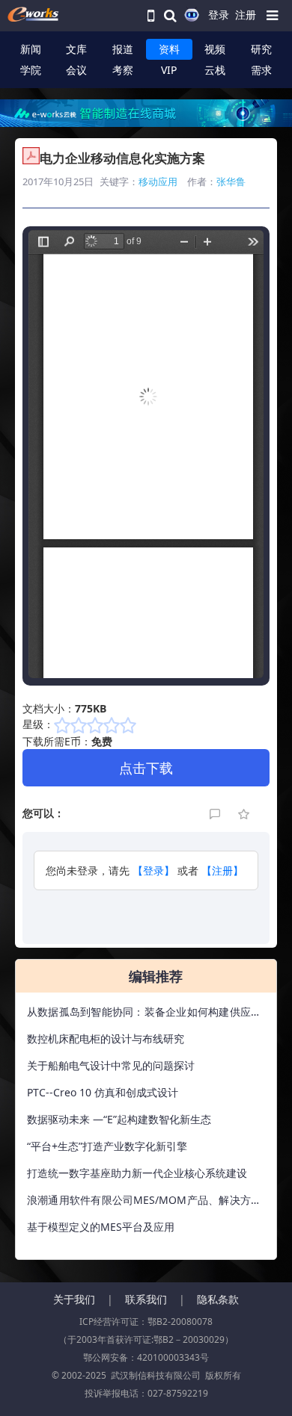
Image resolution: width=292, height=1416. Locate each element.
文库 (76, 49)
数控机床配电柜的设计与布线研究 (105, 1038)
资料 (169, 49)
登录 (218, 14)
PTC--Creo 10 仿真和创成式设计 (102, 1092)
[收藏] (245, 813)
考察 (122, 70)
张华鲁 (231, 181)
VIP (169, 70)
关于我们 (74, 1299)
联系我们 (146, 1299)
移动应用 (158, 181)
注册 (245, 14)
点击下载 (146, 768)
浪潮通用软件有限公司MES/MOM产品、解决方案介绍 (144, 1203)
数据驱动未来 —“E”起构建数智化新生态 (119, 1119)
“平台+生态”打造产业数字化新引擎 (107, 1146)
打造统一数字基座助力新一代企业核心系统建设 (137, 1173)
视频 (214, 49)
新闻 (30, 49)
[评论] (216, 813)
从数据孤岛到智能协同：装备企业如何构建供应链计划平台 (144, 1014)
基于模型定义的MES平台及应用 (100, 1227)
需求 (261, 70)
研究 (261, 49)
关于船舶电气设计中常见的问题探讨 (111, 1065)
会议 (76, 70)
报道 (122, 49)
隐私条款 (218, 1299)
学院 (30, 70)
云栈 (214, 70)
